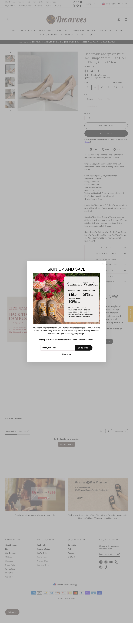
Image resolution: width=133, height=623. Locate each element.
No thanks (66, 354)
